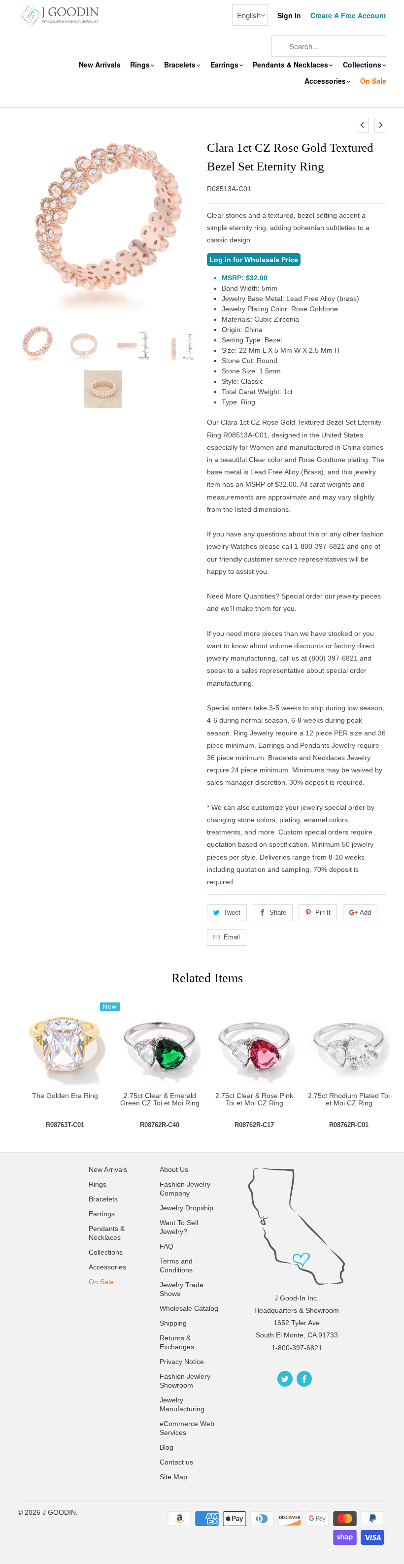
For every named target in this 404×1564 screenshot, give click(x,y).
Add (365, 912)
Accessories (326, 81)
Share (277, 912)
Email (232, 937)
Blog (166, 1447)
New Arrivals (100, 64)
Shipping (173, 1323)
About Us (174, 1169)
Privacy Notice (182, 1361)
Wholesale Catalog (189, 1308)
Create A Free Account (348, 15)
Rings (141, 64)
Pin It (323, 912)
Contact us (176, 1462)
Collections (363, 64)
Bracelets (181, 64)
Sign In (289, 15)
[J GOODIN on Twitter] (285, 1379)
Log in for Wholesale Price (253, 260)
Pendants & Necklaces (291, 64)
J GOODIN (59, 1512)
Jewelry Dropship (186, 1208)
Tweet (232, 912)
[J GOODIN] (60, 14)
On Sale (373, 81)
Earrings (225, 64)
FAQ (166, 1246)
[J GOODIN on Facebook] (304, 1379)
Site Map (173, 1477)
